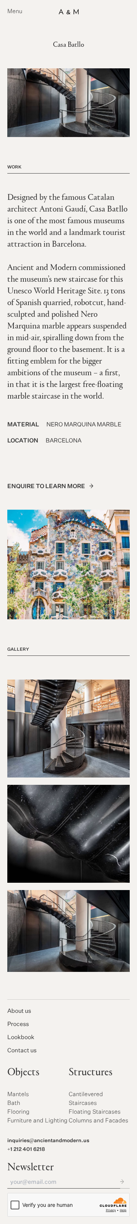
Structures (91, 1072)
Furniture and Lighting (37, 1121)
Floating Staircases (95, 1112)
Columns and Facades (98, 1121)
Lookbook (20, 1038)
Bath (13, 1103)
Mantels (18, 1095)
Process (18, 1024)
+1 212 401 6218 (26, 1149)
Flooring (18, 1112)
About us (19, 1011)
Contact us (22, 1051)
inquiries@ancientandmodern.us (48, 1140)
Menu (14, 12)
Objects (23, 1072)
